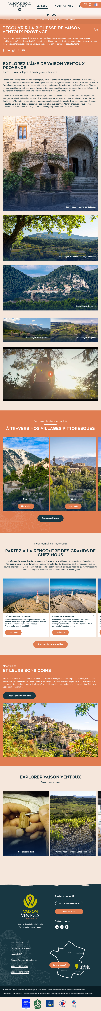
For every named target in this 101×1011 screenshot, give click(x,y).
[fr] (96, 4)
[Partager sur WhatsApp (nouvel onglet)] (13, 50)
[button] (90, 5)
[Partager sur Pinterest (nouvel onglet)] (18, 50)
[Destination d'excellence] (62, 1004)
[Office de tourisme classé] (26, 1004)
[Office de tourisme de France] (74, 1004)
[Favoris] (85, 4)
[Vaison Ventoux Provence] (19, 6)
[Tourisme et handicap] (50, 1004)
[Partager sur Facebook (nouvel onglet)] (3, 50)
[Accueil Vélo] (37, 1004)
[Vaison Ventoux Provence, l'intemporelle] (50, 374)
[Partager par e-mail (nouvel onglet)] (23, 50)
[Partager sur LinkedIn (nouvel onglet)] (8, 50)
